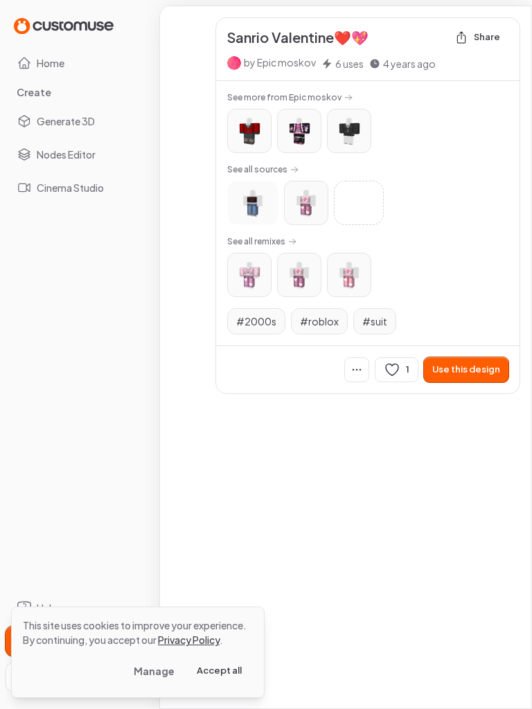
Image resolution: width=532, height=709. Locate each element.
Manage (154, 671)
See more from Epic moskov (284, 97)
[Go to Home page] (64, 25)
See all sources (257, 169)
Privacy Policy (189, 640)
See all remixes (256, 241)
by (280, 62)
